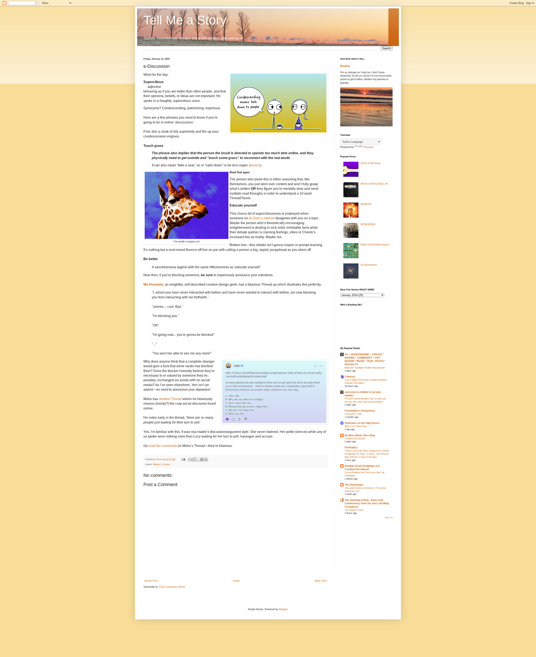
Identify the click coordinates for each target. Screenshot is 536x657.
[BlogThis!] (194, 459)
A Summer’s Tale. (353, 414)
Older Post (321, 580)
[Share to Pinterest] (206, 459)
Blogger (283, 609)
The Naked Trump (354, 510)
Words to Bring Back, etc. (375, 183)
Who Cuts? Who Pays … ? (358, 426)
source (255, 165)
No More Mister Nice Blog (360, 435)
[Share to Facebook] (202, 459)
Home (236, 580)
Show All (389, 518)
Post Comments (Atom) (172, 586)
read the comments (163, 446)
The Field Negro (354, 484)
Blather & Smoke (161, 464)
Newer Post (151, 580)
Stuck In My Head (370, 163)
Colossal (350, 376)
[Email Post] (183, 459)
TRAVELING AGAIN (355, 438)
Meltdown (366, 204)
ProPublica (351, 447)
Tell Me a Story (184, 20)
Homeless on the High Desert (362, 423)
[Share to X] (198, 459)
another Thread (170, 399)
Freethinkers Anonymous (360, 410)
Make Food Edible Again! (375, 244)
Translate (368, 147)
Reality (345, 66)
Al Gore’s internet (261, 218)
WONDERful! (368, 224)
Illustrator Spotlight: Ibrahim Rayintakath (365, 367)
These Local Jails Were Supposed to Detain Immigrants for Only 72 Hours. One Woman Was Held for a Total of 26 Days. (367, 453)
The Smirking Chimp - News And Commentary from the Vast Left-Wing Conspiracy (367, 503)
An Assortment (369, 264)
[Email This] (190, 459)
